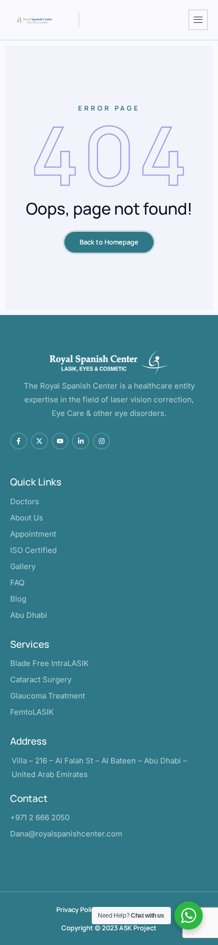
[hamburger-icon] (198, 20)
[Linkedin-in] (80, 441)
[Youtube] (60, 441)
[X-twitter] (39, 441)
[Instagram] (101, 441)
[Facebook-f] (18, 441)
